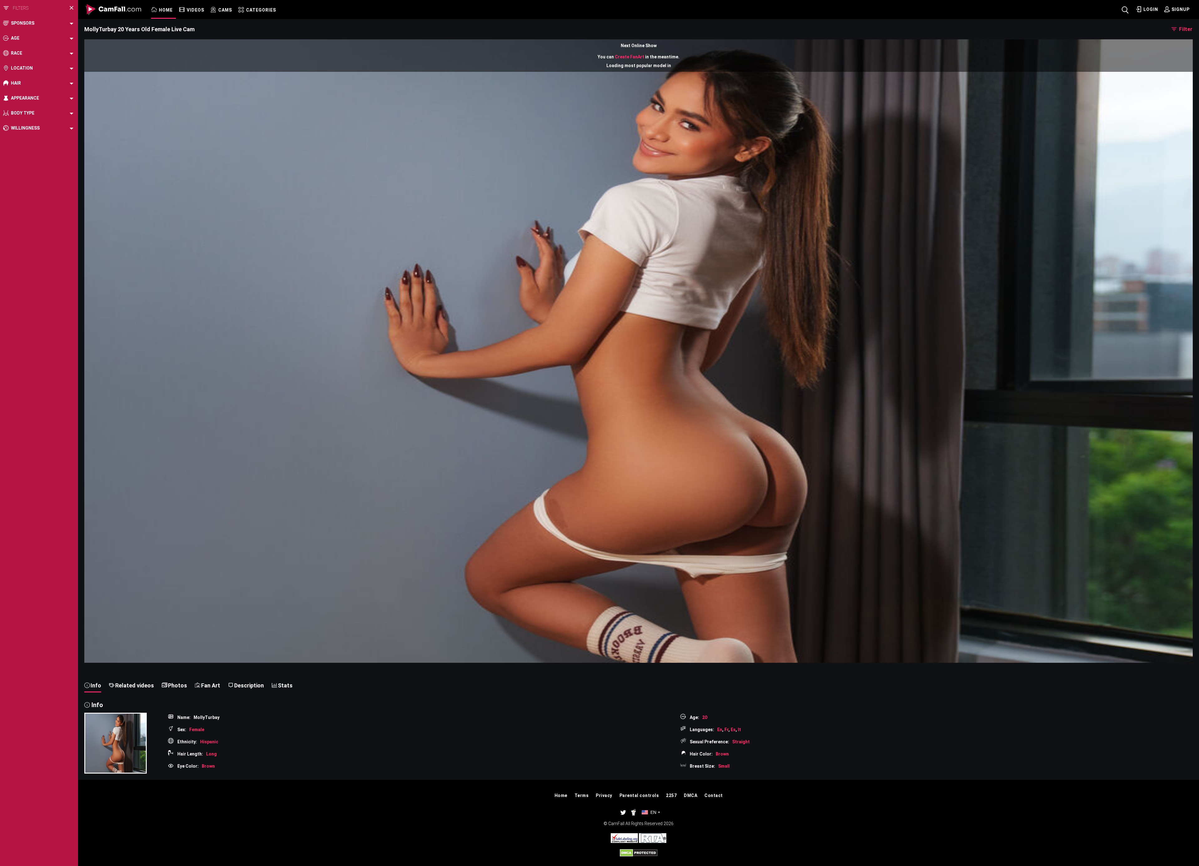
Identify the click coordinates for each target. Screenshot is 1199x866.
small (724, 766)
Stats (285, 685)
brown (722, 753)
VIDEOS (195, 9)
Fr (726, 729)
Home (561, 795)
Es (733, 729)
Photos (177, 685)
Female (196, 729)
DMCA (690, 795)
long (211, 753)
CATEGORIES (261, 9)
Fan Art (210, 685)
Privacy (604, 795)
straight (741, 741)
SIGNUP (1181, 9)
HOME (166, 9)
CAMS (225, 9)
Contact (713, 795)
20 (704, 717)
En (719, 729)
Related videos (134, 685)
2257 (671, 795)
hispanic (209, 741)
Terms (582, 795)
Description (249, 685)
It (739, 729)
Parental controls (639, 795)
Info (96, 685)
